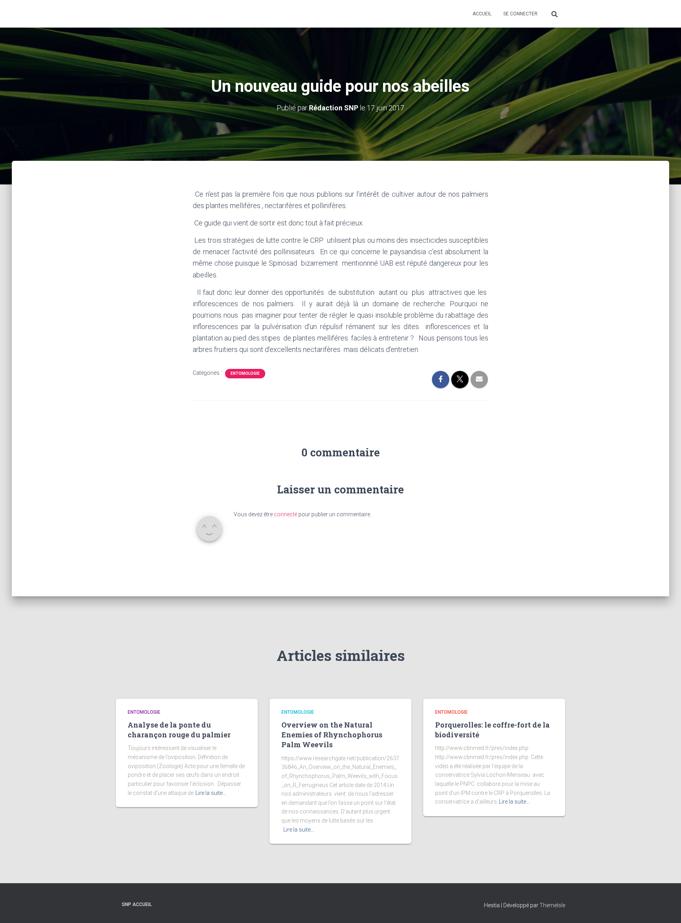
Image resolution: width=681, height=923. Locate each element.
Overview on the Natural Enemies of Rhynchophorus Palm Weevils (331, 734)
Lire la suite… (210, 793)
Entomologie (245, 373)
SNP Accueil (137, 904)
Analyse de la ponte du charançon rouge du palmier (179, 729)
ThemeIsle (552, 905)
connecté (285, 514)
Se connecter (520, 14)
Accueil (482, 14)
